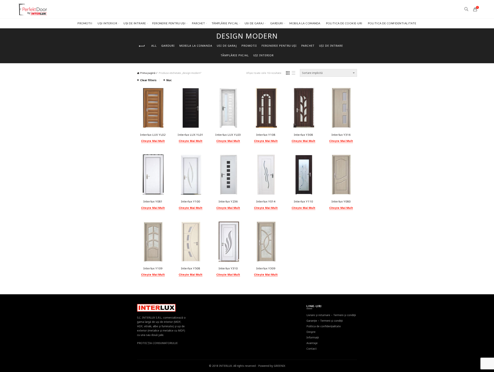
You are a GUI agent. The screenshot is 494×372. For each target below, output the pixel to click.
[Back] (142, 46)
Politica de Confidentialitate (392, 23)
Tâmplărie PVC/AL (224, 23)
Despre (311, 332)
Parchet (198, 23)
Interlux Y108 (266, 134)
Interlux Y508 (190, 268)
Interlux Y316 (341, 134)
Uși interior (107, 23)
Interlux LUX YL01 (190, 134)
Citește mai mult (153, 141)
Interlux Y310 (228, 268)
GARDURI (276, 23)
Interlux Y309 (266, 268)
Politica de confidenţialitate (323, 326)
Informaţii (312, 337)
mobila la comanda (305, 23)
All (154, 45)
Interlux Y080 (341, 201)
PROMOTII (84, 23)
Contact (311, 348)
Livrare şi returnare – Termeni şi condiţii (331, 315)
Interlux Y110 (303, 201)
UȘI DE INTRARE (135, 23)
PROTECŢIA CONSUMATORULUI (157, 343)
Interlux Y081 (153, 201)
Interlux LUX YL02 (153, 134)
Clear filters (148, 80)
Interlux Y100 (190, 201)
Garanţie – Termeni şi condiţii (324, 320)
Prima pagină (147, 73)
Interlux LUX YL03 (228, 134)
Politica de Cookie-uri (344, 23)
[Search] (466, 9)
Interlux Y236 (228, 201)
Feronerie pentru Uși (168, 23)
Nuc (169, 80)
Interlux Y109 (153, 268)
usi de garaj (254, 23)
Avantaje (312, 343)
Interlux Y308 (303, 134)
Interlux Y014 (266, 201)
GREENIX (279, 366)
